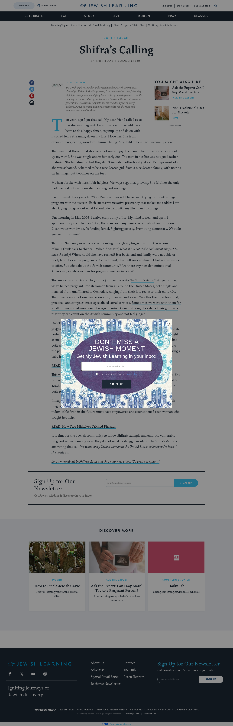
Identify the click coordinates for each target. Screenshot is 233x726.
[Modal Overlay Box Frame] (116, 363)
